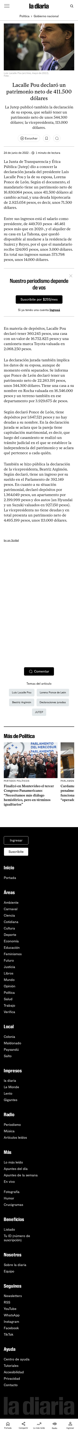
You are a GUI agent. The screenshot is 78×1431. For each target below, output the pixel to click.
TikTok (8, 1334)
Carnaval (10, 909)
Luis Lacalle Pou (21, 692)
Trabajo (9, 1005)
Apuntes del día (16, 1169)
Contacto (11, 1385)
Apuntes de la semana (21, 1175)
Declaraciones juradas (53, 702)
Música (9, 1131)
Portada (10, 878)
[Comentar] (56, 138)
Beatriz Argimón (21, 702)
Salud (8, 999)
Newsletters (13, 1296)
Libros (8, 973)
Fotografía (12, 1192)
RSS (7, 1302)
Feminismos (13, 954)
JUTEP (39, 712)
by (5, 540)
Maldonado (12, 1043)
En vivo (9, 1182)
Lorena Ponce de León (53, 692)
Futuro (9, 960)
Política (25, 16)
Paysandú (11, 1050)
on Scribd (13, 540)
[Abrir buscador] (71, 6)
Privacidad (12, 1379)
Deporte (10, 935)
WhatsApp (12, 1315)
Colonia (9, 1037)
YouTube (10, 1309)
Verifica (9, 1012)
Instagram (11, 1322)
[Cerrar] (70, 276)
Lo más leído (13, 1162)
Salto (8, 1056)
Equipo (9, 1271)
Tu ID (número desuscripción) (17, 1238)
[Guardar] (46, 138)
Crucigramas (13, 1205)
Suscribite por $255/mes (39, 299)
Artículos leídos (15, 1137)
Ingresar (16, 840)
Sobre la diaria (15, 1265)
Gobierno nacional (46, 16)
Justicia (9, 967)
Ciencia (9, 915)
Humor (9, 1198)
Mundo (9, 980)
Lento (8, 1093)
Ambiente (11, 903)
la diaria (10, 1081)
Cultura (9, 928)
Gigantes (10, 1100)
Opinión (9, 986)
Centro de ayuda (17, 1359)
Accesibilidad (14, 1372)
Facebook (11, 1328)
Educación (12, 948)
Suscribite (16, 852)
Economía (11, 941)
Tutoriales (11, 1366)
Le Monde (11, 1087)
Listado (9, 1229)
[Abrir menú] (7, 6)
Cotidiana (11, 922)
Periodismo (12, 1125)
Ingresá (55, 310)
